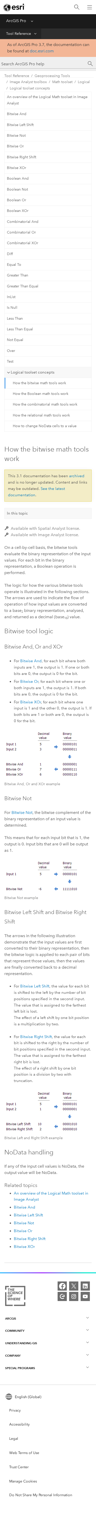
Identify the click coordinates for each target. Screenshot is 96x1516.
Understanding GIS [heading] (21, 1343)
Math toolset (62, 82)
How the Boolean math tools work (40, 394)
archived (76, 476)
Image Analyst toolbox (28, 82)
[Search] (77, 7)
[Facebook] (62, 1286)
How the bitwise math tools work (39, 383)
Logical (84, 82)
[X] (73, 1286)
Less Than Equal (20, 329)
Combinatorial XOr (22, 243)
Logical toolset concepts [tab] (33, 372)
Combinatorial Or (21, 232)
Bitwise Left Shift (20, 125)
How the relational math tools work (41, 415)
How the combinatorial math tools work (45, 404)
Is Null (12, 307)
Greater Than (17, 275)
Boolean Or (16, 200)
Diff (10, 254)
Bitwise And (16, 114)
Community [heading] (14, 1331)
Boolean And (18, 178)
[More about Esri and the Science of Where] (15, 1296)
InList (11, 297)
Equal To (14, 264)
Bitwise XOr (16, 168)
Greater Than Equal (22, 286)
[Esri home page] (14, 7)
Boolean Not (17, 189)
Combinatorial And (22, 222)
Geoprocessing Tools (52, 76)
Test (10, 361)
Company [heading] (12, 1355)
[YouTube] (85, 1296)
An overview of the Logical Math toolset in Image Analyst (47, 100)
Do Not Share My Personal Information (40, 1495)
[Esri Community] (62, 1296)
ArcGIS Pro (16, 20)
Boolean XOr (17, 211)
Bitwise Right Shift (21, 157)
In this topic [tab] (17, 513)
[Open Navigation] (89, 7)
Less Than (15, 318)
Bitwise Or (15, 146)
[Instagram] (73, 1296)
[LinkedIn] (85, 1286)
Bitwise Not (16, 135)
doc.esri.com (42, 51)
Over (11, 351)
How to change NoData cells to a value (45, 426)
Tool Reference (18, 34)
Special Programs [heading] (20, 1368)
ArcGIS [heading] (10, 1318)
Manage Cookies (23, 1481)
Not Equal (15, 340)
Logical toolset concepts (30, 88)
